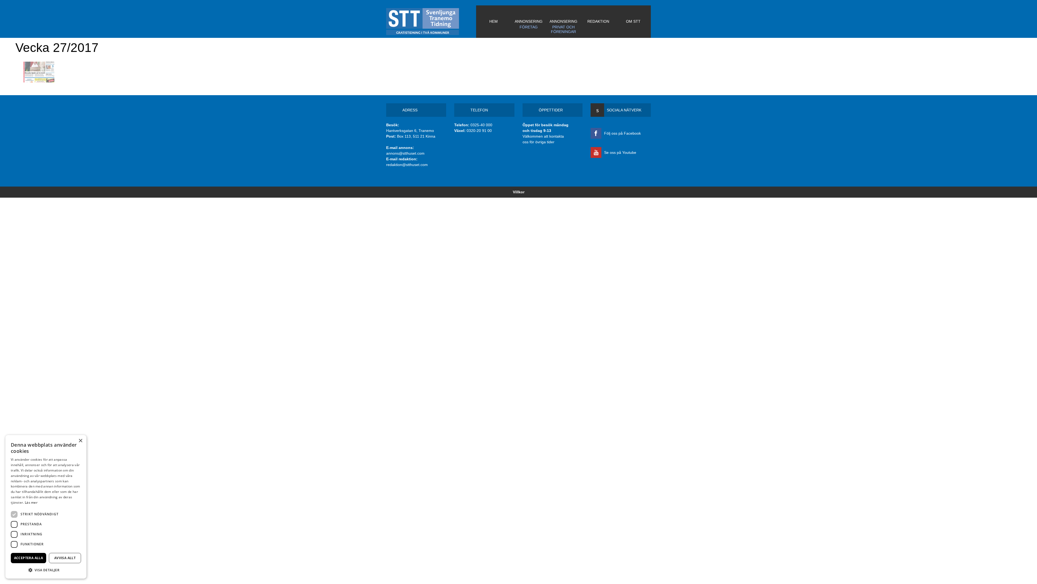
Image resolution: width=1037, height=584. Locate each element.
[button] (46, 570)
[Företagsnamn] (431, 21)
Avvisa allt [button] (65, 558)
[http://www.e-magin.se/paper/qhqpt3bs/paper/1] (39, 72)
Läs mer (31, 502)
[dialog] (45, 507)
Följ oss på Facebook (622, 133)
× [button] (80, 441)
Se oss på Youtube (620, 152)
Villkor (518, 192)
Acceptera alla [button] (28, 558)
